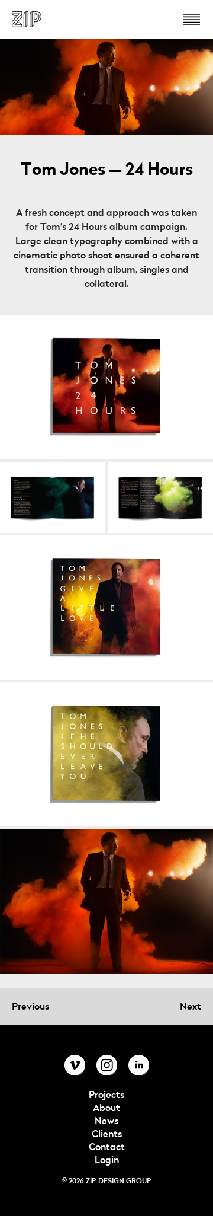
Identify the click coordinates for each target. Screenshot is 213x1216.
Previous (30, 1007)
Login (107, 1160)
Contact (107, 1147)
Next (190, 1007)
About (106, 1108)
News (106, 1121)
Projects (106, 1095)
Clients (107, 1134)
